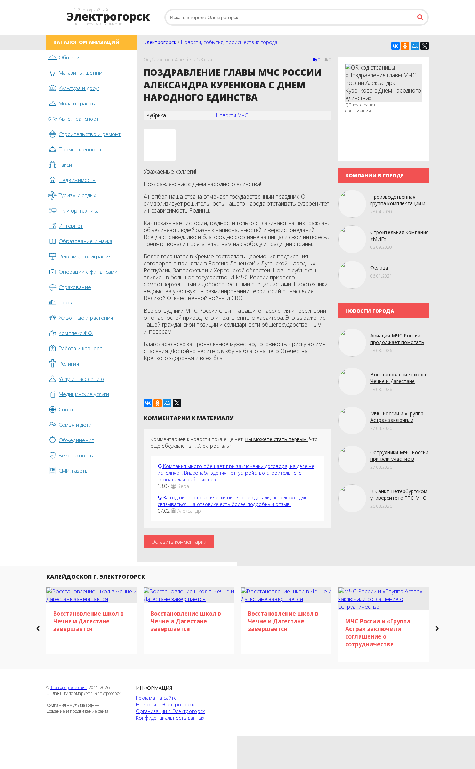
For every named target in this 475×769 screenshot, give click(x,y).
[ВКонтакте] (395, 46)
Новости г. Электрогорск (165, 704)
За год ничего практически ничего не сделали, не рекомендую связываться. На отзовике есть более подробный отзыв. (233, 500)
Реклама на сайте (156, 698)
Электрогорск (160, 42)
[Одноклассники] (405, 46)
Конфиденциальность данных (170, 717)
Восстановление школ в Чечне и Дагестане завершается (399, 381)
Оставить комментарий (179, 541)
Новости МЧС (232, 115)
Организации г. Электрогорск (170, 711)
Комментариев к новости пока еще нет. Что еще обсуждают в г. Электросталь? (234, 442)
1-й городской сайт (68, 687)
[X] (424, 46)
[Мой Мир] (415, 46)
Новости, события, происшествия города (229, 42)
